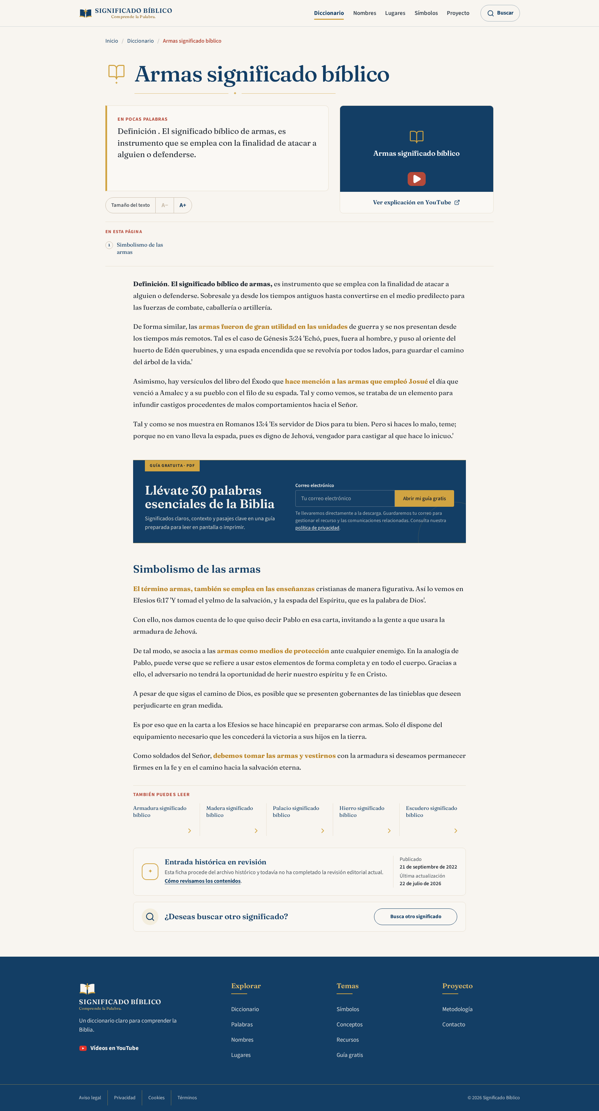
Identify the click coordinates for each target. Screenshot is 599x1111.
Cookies (156, 1097)
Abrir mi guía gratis (424, 498)
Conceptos (350, 1024)
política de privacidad (317, 527)
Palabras (242, 1024)
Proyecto (458, 13)
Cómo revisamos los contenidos (203, 881)
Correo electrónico (314, 485)
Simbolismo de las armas (140, 248)
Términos (187, 1097)
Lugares (395, 13)
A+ (183, 205)
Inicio (111, 41)
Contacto (453, 1024)
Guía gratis (350, 1055)
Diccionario (329, 13)
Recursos (348, 1040)
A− (165, 205)
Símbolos (426, 13)
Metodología (457, 1009)
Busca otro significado (415, 916)
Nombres (364, 13)
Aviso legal (90, 1097)
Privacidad (125, 1097)
